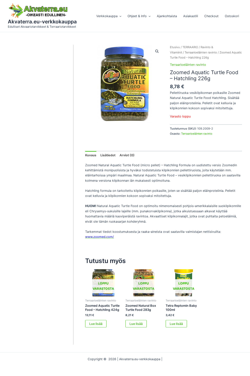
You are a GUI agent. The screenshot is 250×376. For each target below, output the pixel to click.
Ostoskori (232, 16)
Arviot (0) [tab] (127, 155)
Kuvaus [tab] (90, 155)
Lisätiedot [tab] (107, 155)
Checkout (211, 16)
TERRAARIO (190, 47)
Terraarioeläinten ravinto (201, 52)
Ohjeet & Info (137, 16)
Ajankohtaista (167, 16)
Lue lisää (95, 324)
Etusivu (175, 47)
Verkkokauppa (107, 16)
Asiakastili (190, 16)
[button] (119, 16)
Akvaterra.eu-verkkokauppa (42, 22)
